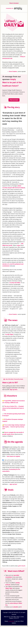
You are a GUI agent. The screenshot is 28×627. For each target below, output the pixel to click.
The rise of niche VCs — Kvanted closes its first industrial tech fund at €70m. (13, 408)
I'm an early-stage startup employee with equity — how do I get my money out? (13, 426)
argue (18, 245)
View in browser (14, 3)
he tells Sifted (9, 334)
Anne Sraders (13, 71)
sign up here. (14, 484)
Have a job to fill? (10, 382)
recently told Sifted (14, 282)
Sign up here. (14, 389)
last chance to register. (13, 456)
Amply (13, 79)
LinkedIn (15, 607)
